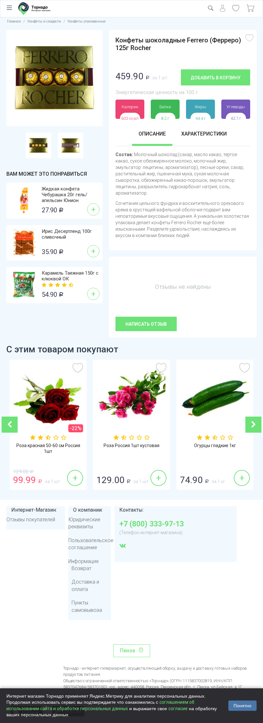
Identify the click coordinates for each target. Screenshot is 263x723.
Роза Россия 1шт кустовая (131, 445)
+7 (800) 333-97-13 (151, 524)
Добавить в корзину (216, 77)
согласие (178, 708)
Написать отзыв (146, 324)
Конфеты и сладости (44, 21)
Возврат (81, 568)
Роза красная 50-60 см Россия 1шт (48, 448)
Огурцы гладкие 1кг (215, 445)
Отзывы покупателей (30, 519)
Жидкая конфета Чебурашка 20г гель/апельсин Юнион (64, 194)
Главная (14, 21)
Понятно (242, 705)
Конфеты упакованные (87, 21)
